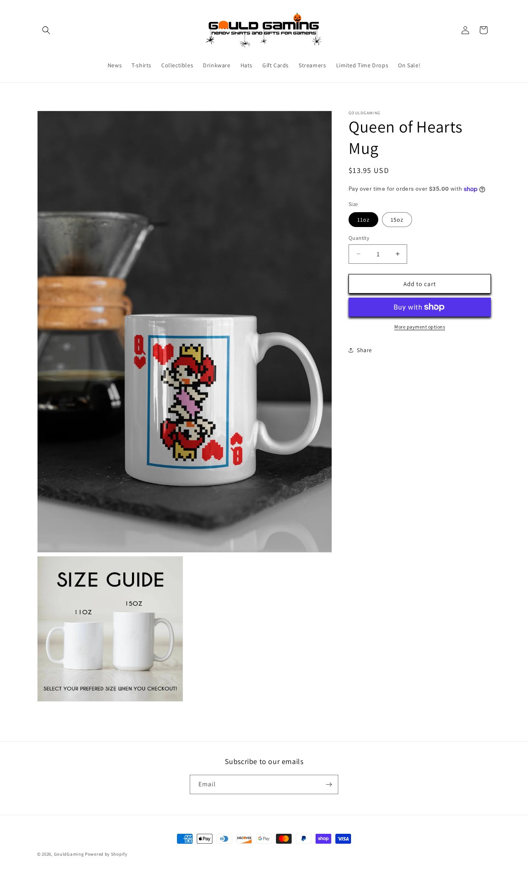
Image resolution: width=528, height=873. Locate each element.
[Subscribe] (329, 784)
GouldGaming (69, 854)
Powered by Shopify (106, 854)
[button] (46, 30)
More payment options (419, 327)
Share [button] (364, 349)
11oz (363, 219)
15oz (397, 219)
